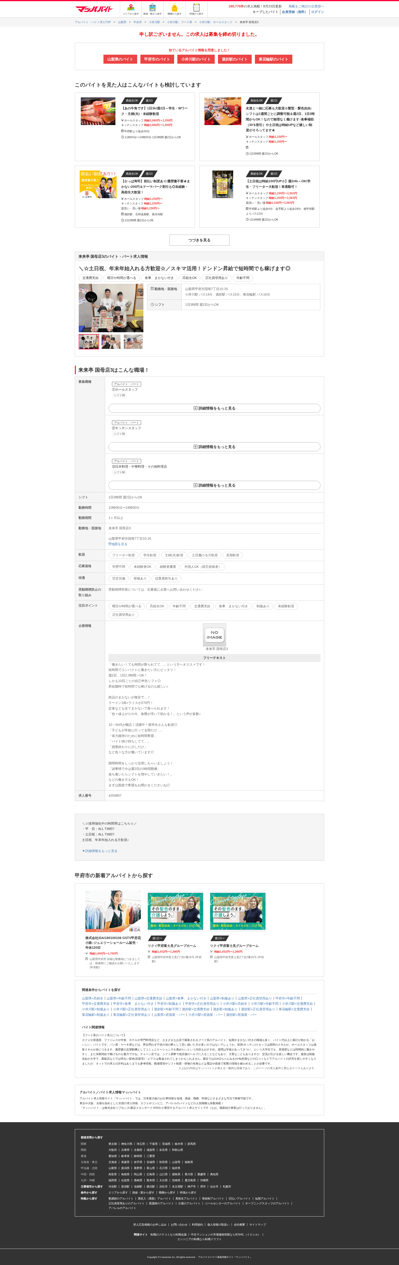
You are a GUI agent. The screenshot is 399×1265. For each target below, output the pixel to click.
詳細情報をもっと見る (217, 408)
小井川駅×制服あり (96, 1009)
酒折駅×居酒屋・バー (241, 1015)
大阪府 (113, 1149)
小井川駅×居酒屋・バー (205, 1015)
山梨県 (113, 1168)
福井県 (176, 1168)
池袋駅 (138, 1186)
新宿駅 (125, 1186)
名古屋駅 (177, 1186)
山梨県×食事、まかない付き (186, 998)
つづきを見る (199, 240)
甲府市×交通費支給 (96, 1003)
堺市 (203, 1186)
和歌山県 (177, 1149)
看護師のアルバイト (161, 1203)
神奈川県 (126, 1143)
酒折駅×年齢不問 (166, 1009)
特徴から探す (188, 1192)
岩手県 (138, 1162)
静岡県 (138, 1156)
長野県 (138, 1168)
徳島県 (176, 1174)
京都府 (138, 1149)
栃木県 (179, 1143)
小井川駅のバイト (196, 59)
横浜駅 (151, 1186)
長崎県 (138, 1180)
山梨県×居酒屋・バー (169, 1015)
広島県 (151, 1174)
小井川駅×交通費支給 (297, 1003)
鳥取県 (113, 1174)
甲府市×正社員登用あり (202, 1003)
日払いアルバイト (240, 1198)
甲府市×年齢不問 (287, 998)
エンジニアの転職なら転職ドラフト (199, 1239)
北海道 (113, 1162)
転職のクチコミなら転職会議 (169, 1234)
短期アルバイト (265, 1198)
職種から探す (167, 1192)
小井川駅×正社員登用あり (132, 1009)
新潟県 (125, 1168)
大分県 (163, 1180)
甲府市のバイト (157, 59)
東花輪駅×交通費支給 (294, 1009)
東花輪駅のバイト (273, 59)
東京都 (113, 1143)
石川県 (163, 1168)
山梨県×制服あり (222, 998)
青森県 (125, 1162)
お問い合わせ (179, 1224)
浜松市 (163, 1186)
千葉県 (153, 1143)
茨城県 (166, 1143)
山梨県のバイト (120, 59)
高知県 (214, 1174)
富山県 (151, 1168)
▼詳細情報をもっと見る (100, 851)
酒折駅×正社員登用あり (258, 1009)
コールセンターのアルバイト (223, 1203)
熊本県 (151, 1180)
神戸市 (191, 1186)
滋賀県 (151, 1149)
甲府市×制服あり (169, 1003)
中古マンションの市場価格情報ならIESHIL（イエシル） (226, 1234)
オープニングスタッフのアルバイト (267, 1203)
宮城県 (151, 1162)
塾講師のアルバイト (121, 1198)
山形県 (176, 1162)
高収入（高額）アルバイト (154, 1198)
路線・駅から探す (143, 1192)
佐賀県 (125, 1180)
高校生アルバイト (186, 1198)
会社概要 (239, 1224)
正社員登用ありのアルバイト (127, 1203)
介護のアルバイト (189, 1203)
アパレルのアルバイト (122, 1208)
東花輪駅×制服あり (96, 1015)
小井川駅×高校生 (235, 1003)
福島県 (189, 1162)
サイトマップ (257, 1224)
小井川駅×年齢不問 (264, 1003)
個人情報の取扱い (218, 1224)
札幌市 (227, 1186)
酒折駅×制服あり (225, 1009)
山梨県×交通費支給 (148, 998)
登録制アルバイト (213, 1198)
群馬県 (191, 1143)
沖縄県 (204, 1180)
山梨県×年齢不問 (119, 998)
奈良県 (163, 1149)
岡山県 (138, 1174)
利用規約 (197, 1224)
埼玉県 (141, 1143)
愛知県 (113, 1156)
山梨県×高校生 (92, 998)
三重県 (151, 1156)
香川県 (189, 1174)
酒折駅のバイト (235, 59)
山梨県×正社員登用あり (255, 998)
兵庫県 (125, 1149)
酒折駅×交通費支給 (196, 1009)
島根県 (125, 1174)
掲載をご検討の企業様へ (306, 6)
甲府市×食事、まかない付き (133, 1003)
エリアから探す (118, 1192)
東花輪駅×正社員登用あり (132, 1015)
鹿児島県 (190, 1180)
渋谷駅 (113, 1186)
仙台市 (214, 1186)
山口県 (163, 1174)
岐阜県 (125, 1156)
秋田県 (163, 1162)
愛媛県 (201, 1174)
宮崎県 (176, 1180)
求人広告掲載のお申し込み (149, 1224)
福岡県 (113, 1180)
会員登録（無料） (295, 12)
